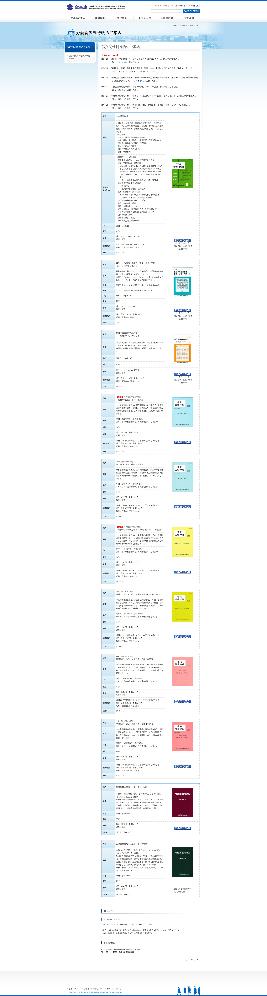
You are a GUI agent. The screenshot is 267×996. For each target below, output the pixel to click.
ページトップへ (188, 960)
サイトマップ (74, 989)
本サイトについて (114, 989)
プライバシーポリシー (93, 989)
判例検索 (100, 18)
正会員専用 (195, 6)
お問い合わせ (180, 6)
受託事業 (122, 18)
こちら (122, 62)
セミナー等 (145, 18)
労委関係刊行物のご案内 (78, 47)
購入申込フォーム (110, 924)
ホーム (175, 25)
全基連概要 (167, 18)
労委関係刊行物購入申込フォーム (80, 57)
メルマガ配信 (163, 6)
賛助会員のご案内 (189, 18)
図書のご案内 (78, 18)
